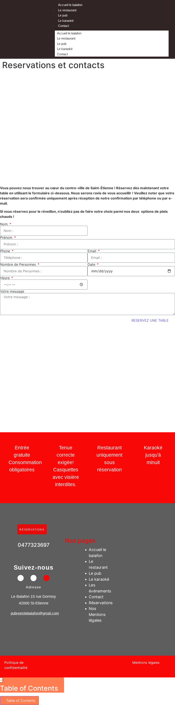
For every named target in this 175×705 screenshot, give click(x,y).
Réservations (101, 602)
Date (92, 264)
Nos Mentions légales (97, 614)
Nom (4, 224)
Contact (63, 26)
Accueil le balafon (70, 5)
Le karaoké (66, 20)
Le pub (62, 15)
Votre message (12, 291)
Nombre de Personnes (18, 264)
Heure (5, 278)
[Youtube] (46, 578)
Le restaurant (67, 10)
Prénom (6, 237)
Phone (5, 251)
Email (92, 251)
